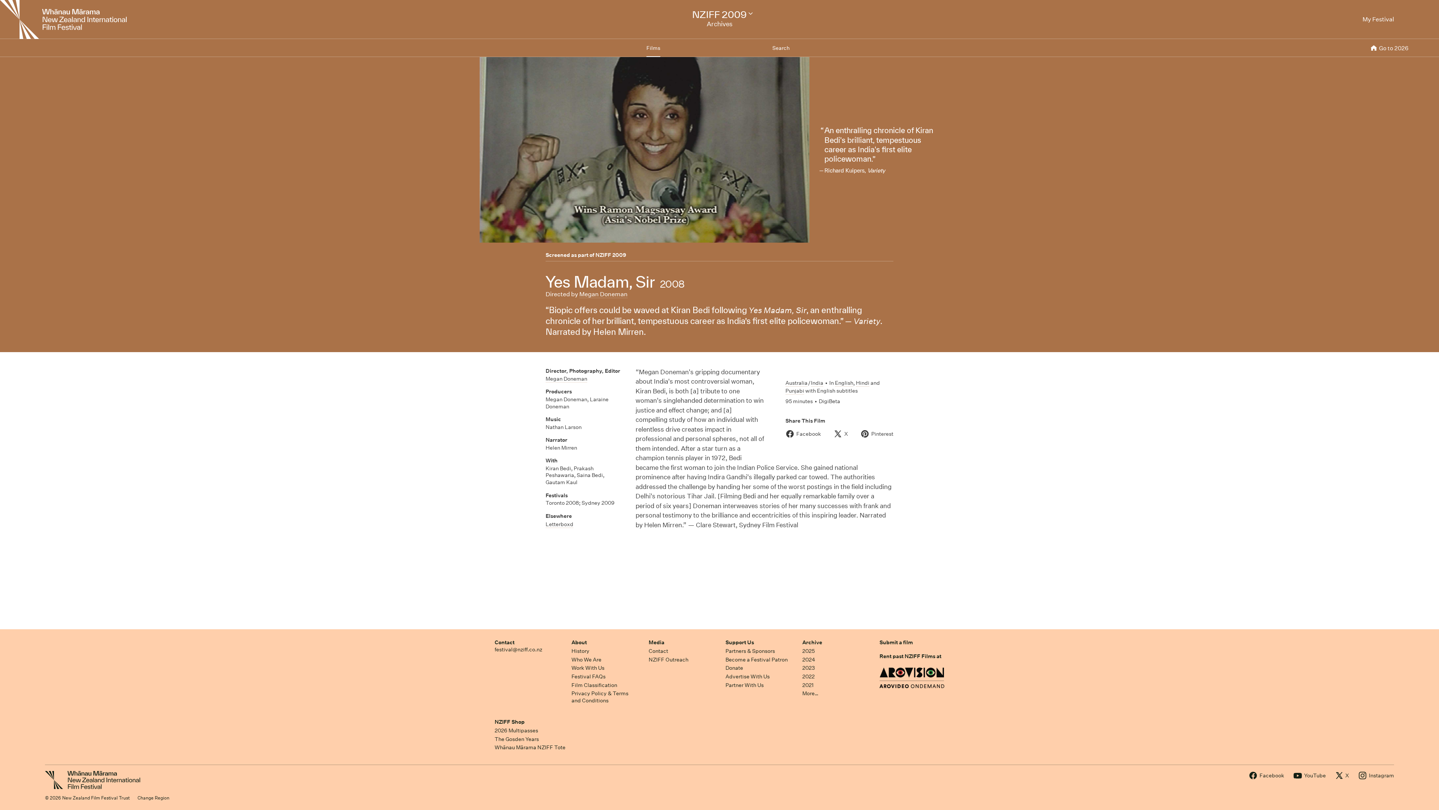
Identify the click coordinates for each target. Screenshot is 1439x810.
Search (781, 48)
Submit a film (896, 642)
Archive (812, 642)
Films (653, 48)
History (580, 651)
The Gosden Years (517, 739)
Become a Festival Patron (756, 659)
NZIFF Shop (510, 721)
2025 (808, 651)
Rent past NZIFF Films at (910, 656)
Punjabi (794, 390)
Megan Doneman (603, 294)
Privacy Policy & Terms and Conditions (599, 697)
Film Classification (594, 685)
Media (656, 642)
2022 (808, 676)
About (579, 642)
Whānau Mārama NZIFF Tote (530, 747)
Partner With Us (744, 685)
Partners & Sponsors (750, 651)
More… (810, 693)
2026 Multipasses (516, 730)
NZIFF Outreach (668, 659)
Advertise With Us (747, 676)
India (817, 383)
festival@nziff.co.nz (518, 649)
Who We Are (586, 659)
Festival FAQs (588, 676)
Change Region (153, 798)
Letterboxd (559, 524)
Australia (796, 383)
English (844, 383)
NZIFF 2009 (610, 255)
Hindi (862, 383)
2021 (808, 685)
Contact (505, 642)
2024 (808, 659)
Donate (734, 667)
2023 (808, 667)
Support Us (739, 642)
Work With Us (587, 667)
